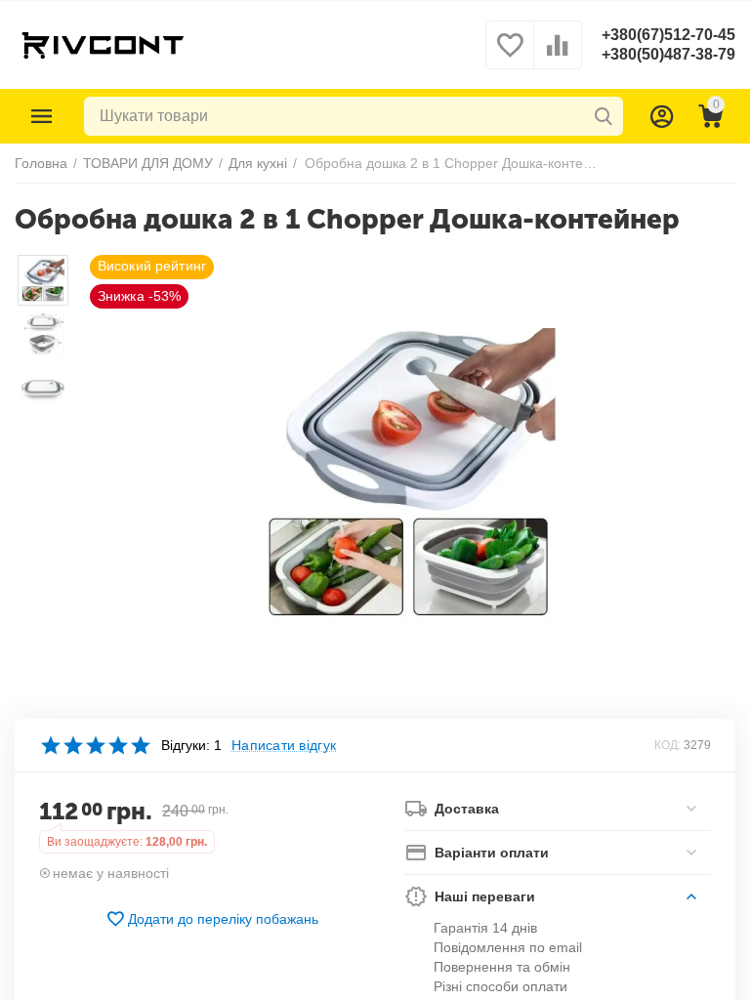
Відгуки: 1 (191, 745)
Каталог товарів (42, 116)
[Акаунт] (662, 116)
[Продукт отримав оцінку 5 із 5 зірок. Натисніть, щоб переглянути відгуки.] (95, 745)
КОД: (667, 745)
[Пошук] (603, 116)
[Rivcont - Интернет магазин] (102, 44)
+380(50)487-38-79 (668, 54)
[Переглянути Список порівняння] (557, 55)
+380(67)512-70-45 (668, 34)
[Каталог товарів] (42, 116)
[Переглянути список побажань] (509, 55)
